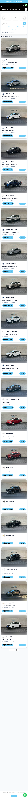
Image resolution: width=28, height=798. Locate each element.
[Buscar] (24, 23)
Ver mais (22, 68)
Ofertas (4, 9)
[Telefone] (23, 5)
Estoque (9, 9)
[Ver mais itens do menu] (26, 9)
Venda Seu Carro (16, 9)
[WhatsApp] (25, 795)
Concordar (14, 796)
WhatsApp (25, 5)
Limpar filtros (14, 29)
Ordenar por (19, 26)
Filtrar (9, 26)
